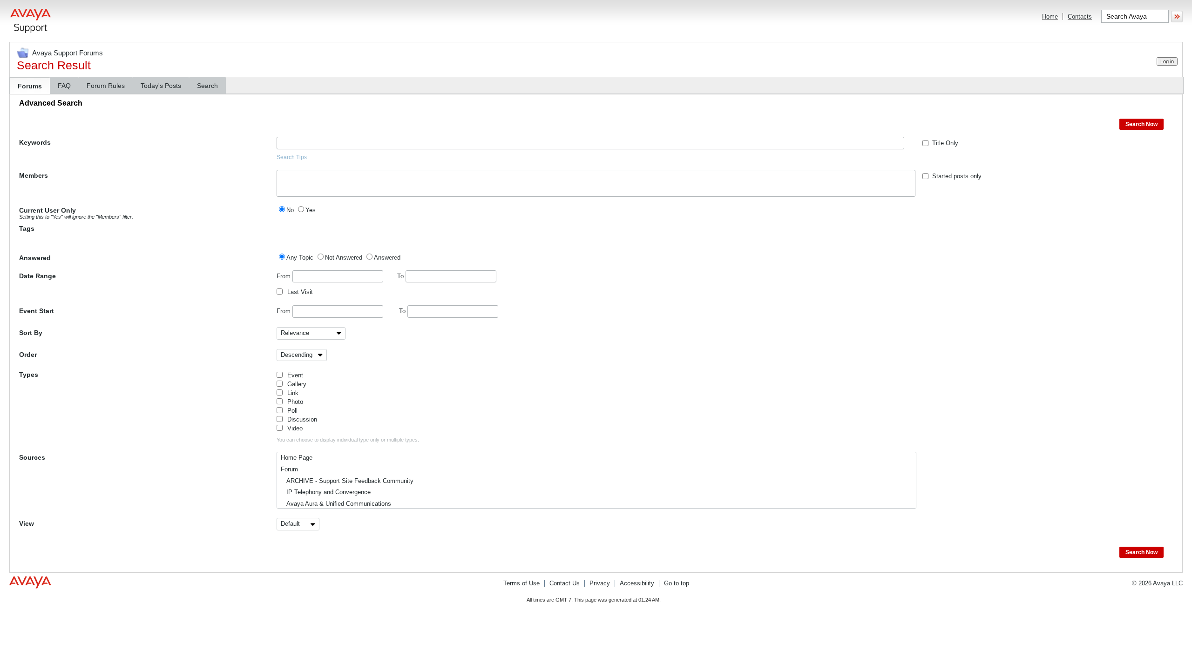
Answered (35, 257)
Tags (26, 228)
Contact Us (564, 583)
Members (33, 175)
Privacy (599, 583)
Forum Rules (106, 85)
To (401, 276)
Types (28, 374)
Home (1050, 16)
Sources (32, 457)
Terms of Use (521, 583)
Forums (30, 86)
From (284, 276)
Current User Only (76, 213)
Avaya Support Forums (67, 53)
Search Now (1141, 124)
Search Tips (292, 157)
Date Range (37, 276)
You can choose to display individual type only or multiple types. (348, 439)
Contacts (1080, 16)
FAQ (64, 85)
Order (28, 354)
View (26, 523)
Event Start (36, 311)
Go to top (676, 583)
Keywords (35, 142)
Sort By (30, 332)
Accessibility (637, 583)
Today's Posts (161, 85)
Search (207, 85)
